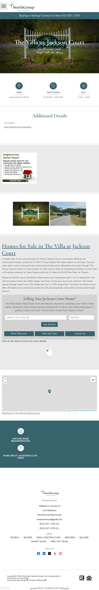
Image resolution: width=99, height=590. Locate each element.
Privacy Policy (12, 578)
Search (14, 537)
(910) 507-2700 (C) (49, 528)
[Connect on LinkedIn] (44, 554)
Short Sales (38, 541)
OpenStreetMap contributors (88, 410)
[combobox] (36, 317)
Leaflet (69, 410)
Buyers (28, 537)
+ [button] (5, 378)
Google (65, 588)
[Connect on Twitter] (49, 554)
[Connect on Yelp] (54, 554)
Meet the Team (49, 333)
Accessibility (23, 578)
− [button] (5, 382)
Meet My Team (59, 541)
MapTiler (75, 410)
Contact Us (80, 333)
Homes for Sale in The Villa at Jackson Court (46, 249)
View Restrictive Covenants (18, 126)
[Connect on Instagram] (60, 554)
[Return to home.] (21, 6)
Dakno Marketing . (39, 580)
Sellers (84, 537)
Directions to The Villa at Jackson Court (21, 413)
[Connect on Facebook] (38, 554)
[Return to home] (49, 492)
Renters (70, 537)
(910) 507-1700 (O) (49, 523)
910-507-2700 (71, 15)
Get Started (49, 324)
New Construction (48, 537)
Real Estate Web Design (17, 580)
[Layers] (93, 379)
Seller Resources (19, 333)
